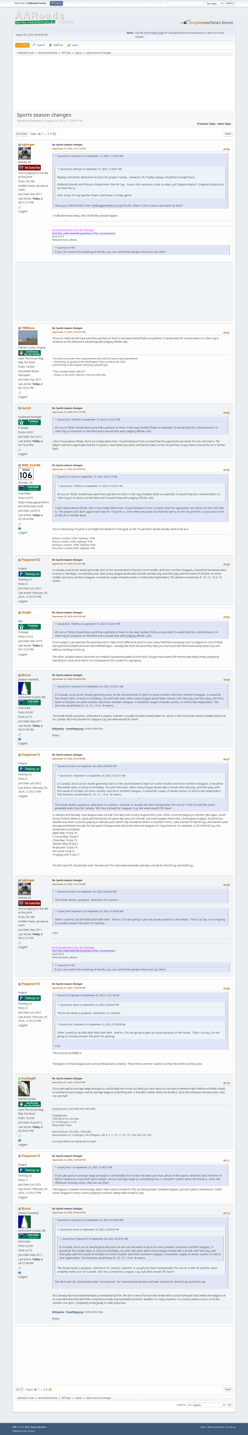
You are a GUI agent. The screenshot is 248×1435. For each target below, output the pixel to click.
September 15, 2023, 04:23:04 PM (68, 469)
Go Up (19, 1389)
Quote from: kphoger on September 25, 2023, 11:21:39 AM (88, 995)
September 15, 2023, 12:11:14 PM (68, 148)
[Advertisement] (124, 84)
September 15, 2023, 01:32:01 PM (68, 332)
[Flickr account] (19, 1139)
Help (203, 1427)
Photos (55, 735)
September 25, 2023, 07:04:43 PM (68, 1212)
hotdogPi (29, 1078)
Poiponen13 (31, 560)
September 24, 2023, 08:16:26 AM (68, 616)
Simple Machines (38, 1427)
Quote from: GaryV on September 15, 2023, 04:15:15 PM (87, 476)
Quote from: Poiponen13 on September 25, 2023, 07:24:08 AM (90, 911)
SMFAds (16, 1431)
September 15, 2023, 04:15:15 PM (68, 412)
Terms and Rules (216, 1427)
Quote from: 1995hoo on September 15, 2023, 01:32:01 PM (89, 419)
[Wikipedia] (19, 738)
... (45, 133)
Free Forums (29, 1431)
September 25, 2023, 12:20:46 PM (68, 987)
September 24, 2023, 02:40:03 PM (68, 678)
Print (228, 134)
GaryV (26, 408)
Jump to (181, 1404)
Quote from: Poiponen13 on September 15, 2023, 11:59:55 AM (90, 156)
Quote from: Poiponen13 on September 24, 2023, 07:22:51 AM (90, 686)
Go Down (21, 134)
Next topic (224, 124)
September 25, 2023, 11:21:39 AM (68, 884)
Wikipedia (58, 728)
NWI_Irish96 (31, 465)
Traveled (56, 1115)
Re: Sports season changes (67, 144)
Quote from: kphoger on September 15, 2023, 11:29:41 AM (90, 169)
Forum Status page (154, 32)
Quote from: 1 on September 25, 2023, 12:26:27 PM (85, 1167)
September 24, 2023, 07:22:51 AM (68, 563)
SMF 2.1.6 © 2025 (20, 1427)
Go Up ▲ (231, 1427)
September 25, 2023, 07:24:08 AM (68, 758)
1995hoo (28, 328)
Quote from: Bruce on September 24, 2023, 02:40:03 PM (87, 766)
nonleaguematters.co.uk (107, 205)
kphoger (28, 144)
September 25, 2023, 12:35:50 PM (68, 1159)
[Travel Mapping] (19, 528)
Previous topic (206, 124)
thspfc (26, 612)
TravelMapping (74, 728)
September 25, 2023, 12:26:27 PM (68, 1082)
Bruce (26, 675)
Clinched (56, 1108)
